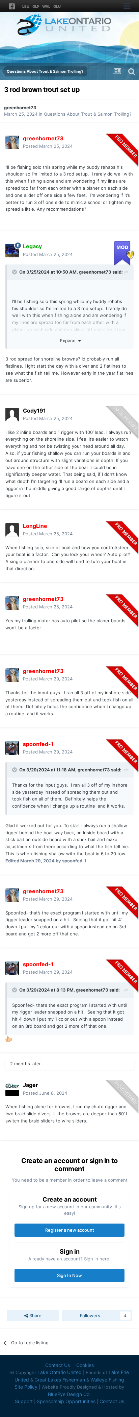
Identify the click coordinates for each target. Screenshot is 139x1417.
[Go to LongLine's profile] (12, 530)
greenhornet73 (20, 107)
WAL (46, 6)
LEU (25, 6)
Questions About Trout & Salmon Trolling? (88, 114)
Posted (48, 146)
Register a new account (69, 1230)
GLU (57, 6)
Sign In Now (69, 1275)
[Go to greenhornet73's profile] (12, 142)
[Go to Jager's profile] (12, 1089)
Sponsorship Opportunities (66, 1401)
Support (24, 1401)
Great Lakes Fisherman (59, 1380)
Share (34, 1315)
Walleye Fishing (107, 1380)
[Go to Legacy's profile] (12, 250)
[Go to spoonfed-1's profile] (12, 748)
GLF (35, 6)
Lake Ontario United (59, 1372)
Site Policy (26, 1387)
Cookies (85, 1365)
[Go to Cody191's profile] (12, 414)
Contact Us (57, 1365)
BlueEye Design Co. (69, 1394)
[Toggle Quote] (15, 272)
